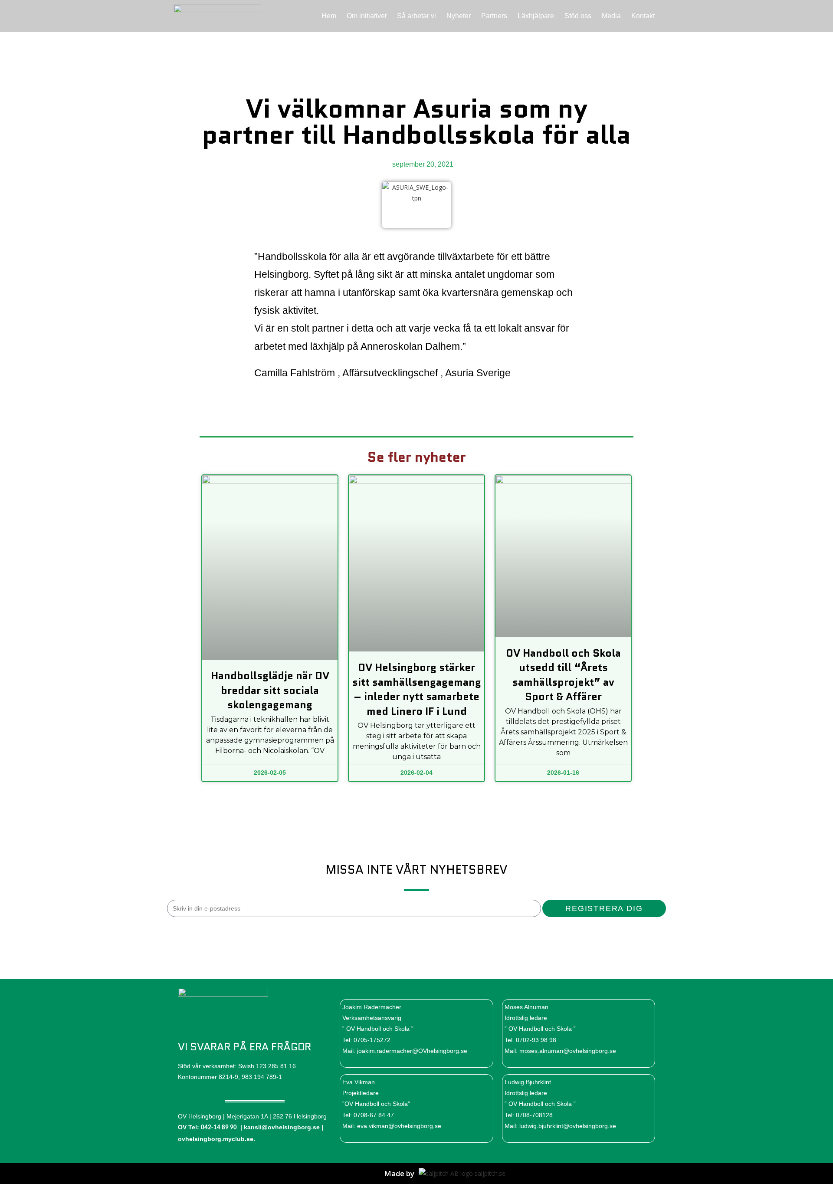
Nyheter (458, 16)
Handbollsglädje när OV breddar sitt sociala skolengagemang (270, 690)
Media (611, 16)
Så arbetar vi (416, 16)
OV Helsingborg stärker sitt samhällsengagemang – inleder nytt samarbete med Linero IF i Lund (416, 689)
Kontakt (643, 16)
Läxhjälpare (536, 16)
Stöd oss (577, 16)
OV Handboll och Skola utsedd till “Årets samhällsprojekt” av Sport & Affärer (563, 674)
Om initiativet (367, 16)
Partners (494, 16)
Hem (328, 16)
